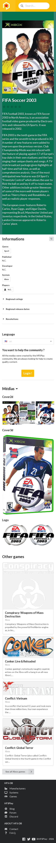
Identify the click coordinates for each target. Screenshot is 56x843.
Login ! (27, 373)
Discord (13, 816)
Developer (7, 266)
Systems (13, 792)
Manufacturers (17, 788)
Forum (12, 812)
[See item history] (51, 239)
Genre (5, 246)
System (5, 275)
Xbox (6, 279)
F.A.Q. (12, 832)
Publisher (7, 257)
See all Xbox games (15, 771)
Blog (12, 808)
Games (13, 796)
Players (5, 285)
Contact (13, 828)
